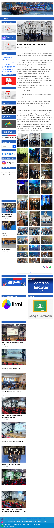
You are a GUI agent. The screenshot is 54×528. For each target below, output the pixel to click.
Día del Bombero (6, 249)
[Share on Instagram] (47, 267)
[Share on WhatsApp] (50, 267)
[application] (9, 110)
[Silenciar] (12, 112)
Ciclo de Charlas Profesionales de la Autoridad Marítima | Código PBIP (8, 66)
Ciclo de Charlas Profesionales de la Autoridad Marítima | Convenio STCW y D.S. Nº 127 (14, 511)
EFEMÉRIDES (5, 200)
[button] (8, 110)
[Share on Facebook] (44, 267)
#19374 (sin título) (42, 521)
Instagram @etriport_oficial (29, 521)
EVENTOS (4, 321)
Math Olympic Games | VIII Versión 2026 (13, 487)
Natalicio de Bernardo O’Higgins (11, 464)
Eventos (27, 47)
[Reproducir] (3, 112)
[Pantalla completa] (14, 112)
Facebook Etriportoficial (14, 521)
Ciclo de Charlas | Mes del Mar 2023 (44, 272)
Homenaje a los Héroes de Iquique (25, 272)
